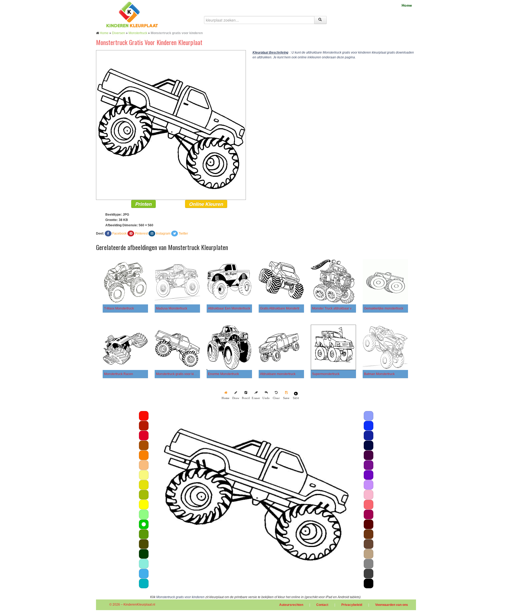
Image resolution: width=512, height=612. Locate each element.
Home (407, 5)
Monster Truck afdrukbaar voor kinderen (341, 308)
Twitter (183, 233)
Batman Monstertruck (379, 374)
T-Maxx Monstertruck (119, 308)
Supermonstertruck (325, 374)
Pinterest (141, 233)
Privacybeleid (351, 605)
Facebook (119, 233)
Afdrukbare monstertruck (277, 374)
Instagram (163, 233)
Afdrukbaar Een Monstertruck (229, 308)
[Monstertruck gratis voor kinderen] (171, 125)
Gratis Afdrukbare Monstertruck (282, 308)
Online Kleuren (206, 203)
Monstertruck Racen (118, 374)
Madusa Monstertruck (171, 308)
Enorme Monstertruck (223, 374)
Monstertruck (138, 33)
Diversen (118, 33)
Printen (143, 203)
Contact (322, 605)
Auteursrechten (291, 605)
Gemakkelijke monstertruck (383, 308)
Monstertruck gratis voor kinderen (180, 374)
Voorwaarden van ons (391, 605)
